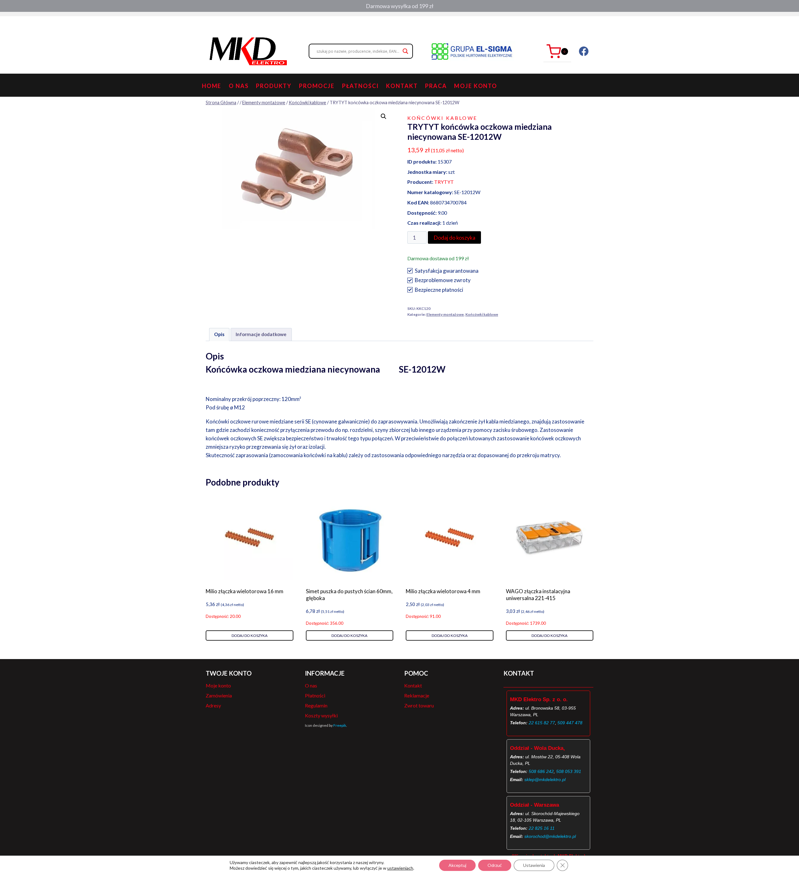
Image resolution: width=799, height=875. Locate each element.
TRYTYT (444, 182)
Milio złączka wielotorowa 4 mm (443, 591)
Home (212, 85)
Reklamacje (416, 695)
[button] (383, 116)
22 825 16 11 (542, 828)
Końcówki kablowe (442, 118)
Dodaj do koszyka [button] (249, 635)
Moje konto (475, 85)
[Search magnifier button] (405, 51)
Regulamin (316, 705)
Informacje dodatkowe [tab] (261, 334)
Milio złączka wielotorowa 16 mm (244, 591)
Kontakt (402, 85)
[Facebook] (583, 51)
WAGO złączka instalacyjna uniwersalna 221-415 (538, 594)
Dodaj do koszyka (454, 237)
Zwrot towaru (419, 705)
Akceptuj (457, 865)
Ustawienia (534, 865)
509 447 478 (569, 722)
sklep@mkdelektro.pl (545, 779)
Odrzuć (495, 865)
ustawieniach (400, 868)
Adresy (213, 705)
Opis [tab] (219, 334)
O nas (238, 85)
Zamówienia (219, 695)
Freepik (339, 725)
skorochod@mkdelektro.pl (550, 836)
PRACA (436, 85)
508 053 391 (568, 771)
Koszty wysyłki (321, 715)
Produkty (274, 85)
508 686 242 (541, 771)
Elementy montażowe (445, 314)
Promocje (317, 85)
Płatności (360, 85)
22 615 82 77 (542, 722)
